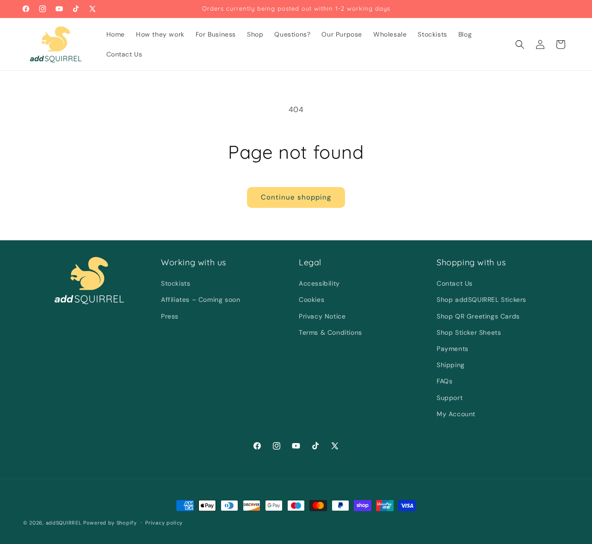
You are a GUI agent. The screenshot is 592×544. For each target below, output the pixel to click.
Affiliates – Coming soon (200, 299)
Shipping (451, 365)
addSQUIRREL (64, 522)
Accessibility (319, 283)
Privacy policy (164, 522)
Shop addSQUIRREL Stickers (481, 299)
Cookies (311, 299)
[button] (520, 44)
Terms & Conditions (330, 332)
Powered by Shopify (110, 522)
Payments (453, 348)
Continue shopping (296, 197)
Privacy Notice (322, 316)
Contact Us (455, 283)
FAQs (444, 381)
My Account (456, 414)
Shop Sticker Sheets (469, 332)
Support (449, 398)
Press (170, 316)
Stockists (175, 283)
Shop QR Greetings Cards (478, 316)
